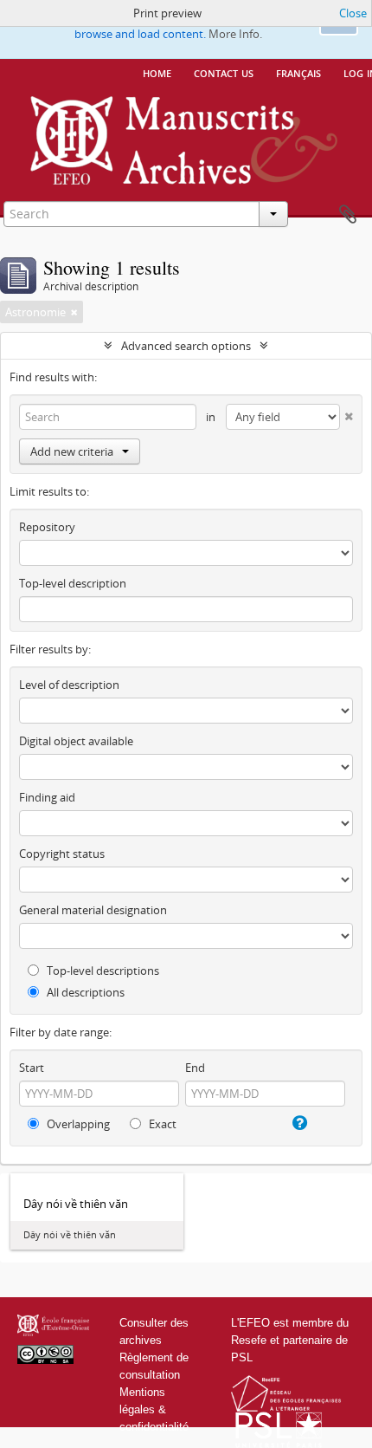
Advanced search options (186, 346)
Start (31, 1067)
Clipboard (347, 215)
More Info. (235, 34)
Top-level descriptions (101, 970)
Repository (47, 527)
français (298, 71)
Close (353, 13)
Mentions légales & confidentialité (154, 1409)
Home (157, 71)
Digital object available (76, 741)
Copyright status (62, 853)
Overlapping (77, 1124)
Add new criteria (71, 451)
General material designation (93, 910)
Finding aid (47, 797)
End (195, 1067)
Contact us (223, 71)
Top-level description (72, 583)
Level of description (69, 684)
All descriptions (84, 992)
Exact (161, 1124)
